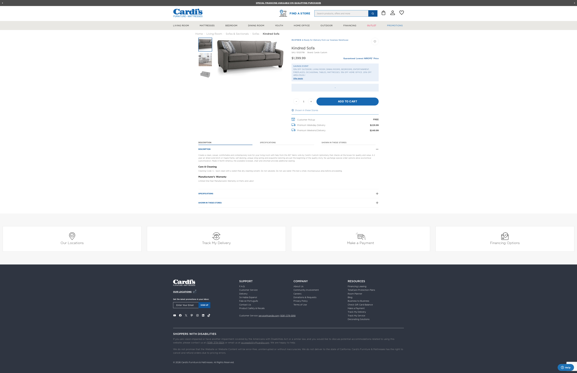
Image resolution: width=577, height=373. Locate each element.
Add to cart (347, 101)
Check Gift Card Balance (360, 304)
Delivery (243, 293)
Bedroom (231, 25)
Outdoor (327, 25)
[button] (2, 3)
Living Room (181, 25)
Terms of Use (300, 304)
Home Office (302, 25)
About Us (298, 286)
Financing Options (505, 242)
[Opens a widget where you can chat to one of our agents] (565, 367)
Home (199, 34)
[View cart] (384, 14)
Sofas (255, 34)
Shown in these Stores (306, 110)
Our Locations (72, 242)
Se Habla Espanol (248, 297)
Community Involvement (306, 289)
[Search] (372, 13)
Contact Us (245, 304)
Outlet (371, 25)
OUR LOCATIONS (182, 291)
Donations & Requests (304, 297)
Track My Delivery (216, 242)
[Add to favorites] (375, 41)
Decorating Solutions (358, 319)
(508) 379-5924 (215, 342)
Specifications (268, 142)
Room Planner (355, 293)
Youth (279, 25)
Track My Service (356, 315)
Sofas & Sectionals (237, 34)
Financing (349, 25)
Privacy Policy (300, 300)
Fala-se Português (248, 300)
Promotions (395, 25)
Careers (297, 293)
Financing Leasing (357, 286)
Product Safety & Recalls (252, 308)
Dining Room (256, 25)
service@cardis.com (269, 315)
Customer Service (248, 289)
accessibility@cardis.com (255, 342)
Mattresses (207, 25)
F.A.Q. (242, 286)
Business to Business (358, 300)
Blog (350, 297)
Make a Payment (360, 242)
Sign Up (204, 305)
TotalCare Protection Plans (361, 289)
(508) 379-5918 (288, 315)
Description (204, 142)
